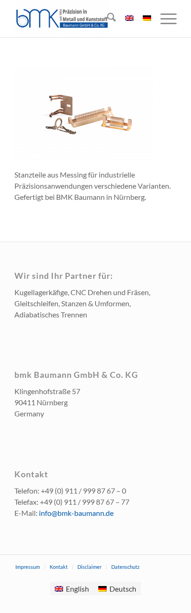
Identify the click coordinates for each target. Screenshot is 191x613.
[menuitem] (107, 18)
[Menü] (164, 18)
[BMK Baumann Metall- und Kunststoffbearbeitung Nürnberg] (79, 18)
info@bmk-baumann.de (76, 512)
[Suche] (107, 18)
